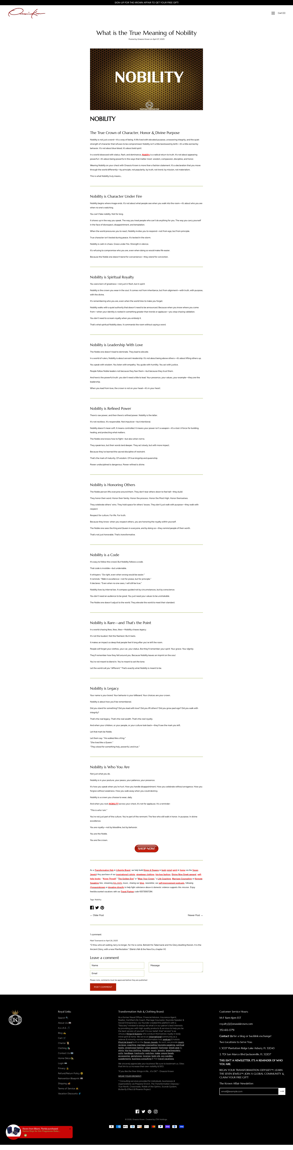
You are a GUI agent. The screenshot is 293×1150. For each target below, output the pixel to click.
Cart (281, 13)
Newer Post (194, 915)
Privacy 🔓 (63, 1068)
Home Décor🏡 (66, 1058)
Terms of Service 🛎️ (68, 1088)
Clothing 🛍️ (64, 1048)
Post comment (103, 987)
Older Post (98, 915)
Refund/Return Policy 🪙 (70, 1073)
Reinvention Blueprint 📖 (70, 1078)
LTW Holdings (161, 1119)
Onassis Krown (138, 1119)
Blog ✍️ (62, 1033)
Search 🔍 (63, 1017)
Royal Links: (64, 1011)
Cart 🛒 (62, 1038)
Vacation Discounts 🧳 (69, 1093)
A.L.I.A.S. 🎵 (64, 1028)
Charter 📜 (63, 1043)
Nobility (98, 900)
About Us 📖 (64, 1023)
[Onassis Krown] (27, 13)
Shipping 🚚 (64, 1083)
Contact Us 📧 (65, 1053)
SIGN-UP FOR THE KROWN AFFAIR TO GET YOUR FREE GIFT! (147, 2)
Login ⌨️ (62, 1063)
